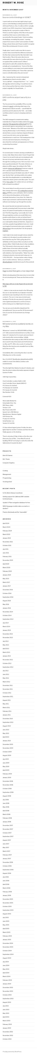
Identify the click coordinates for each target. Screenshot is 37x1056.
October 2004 (7, 950)
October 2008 (7, 788)
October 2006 (7, 866)
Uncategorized (7, 482)
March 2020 (6, 567)
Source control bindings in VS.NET (17, 17)
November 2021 (8, 542)
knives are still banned (15, 168)
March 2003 (6, 1020)
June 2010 (6, 730)
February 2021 (7, 556)
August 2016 (7, 601)
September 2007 (8, 836)
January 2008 (7, 822)
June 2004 (6, 965)
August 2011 (7, 700)
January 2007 (7, 858)
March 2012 (6, 682)
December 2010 (8, 718)
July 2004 (6, 962)
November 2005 (8, 903)
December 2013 (8, 634)
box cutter (10, 182)
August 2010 (7, 726)
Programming (7, 478)
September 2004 (8, 954)
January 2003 (7, 1028)
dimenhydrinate (7, 262)
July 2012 (5, 671)
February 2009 (7, 774)
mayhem (5, 231)
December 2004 (8, 943)
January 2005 (7, 939)
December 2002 (8, 1032)
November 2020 (8, 560)
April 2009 (6, 770)
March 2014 (6, 626)
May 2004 (6, 969)
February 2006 (7, 892)
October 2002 (7, 1039)
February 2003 (7, 1024)
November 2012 (8, 660)
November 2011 (8, 689)
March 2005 (6, 932)
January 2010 (7, 741)
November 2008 (8, 785)
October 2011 (7, 693)
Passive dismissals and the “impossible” (15, 512)
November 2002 (8, 1035)
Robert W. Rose (13, 2)
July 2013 (5, 641)
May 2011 (6, 704)
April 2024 (6, 523)
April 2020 (6, 564)
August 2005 (7, 914)
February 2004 (7, 980)
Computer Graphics (9, 463)
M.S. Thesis (6, 459)
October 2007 (7, 833)
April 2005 (6, 928)
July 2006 (6, 877)
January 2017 (7, 586)
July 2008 (6, 800)
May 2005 (6, 925)
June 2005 (6, 921)
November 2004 (8, 947)
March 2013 (6, 652)
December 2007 (8, 825)
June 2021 (6, 553)
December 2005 (8, 899)
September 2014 (8, 619)
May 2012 (6, 678)
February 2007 (7, 855)
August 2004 (7, 958)
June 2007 (6, 844)
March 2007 (6, 851)
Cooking (5, 471)
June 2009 (6, 763)
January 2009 (7, 777)
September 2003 (8, 998)
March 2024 (6, 527)
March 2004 (6, 976)
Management (7, 474)
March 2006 (6, 888)
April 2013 (6, 648)
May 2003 (6, 1013)
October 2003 (7, 995)
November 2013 (8, 637)
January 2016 (7, 608)
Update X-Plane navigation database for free (16, 502)
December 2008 (8, 781)
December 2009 (8, 744)
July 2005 (6, 917)
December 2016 (8, 590)
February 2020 (7, 571)
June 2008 (6, 803)
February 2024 (7, 531)
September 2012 (8, 667)
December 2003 (8, 987)
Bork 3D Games (7, 455)
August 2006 (7, 873)
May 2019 (6, 578)
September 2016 (8, 597)
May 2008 (6, 807)
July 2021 (5, 549)
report (11, 106)
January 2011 (7, 715)
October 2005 (7, 906)
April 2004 (6, 973)
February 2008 (7, 818)
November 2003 (8, 991)
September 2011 (8, 696)
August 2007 (7, 840)
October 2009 (7, 752)
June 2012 (6, 674)
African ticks (6, 228)
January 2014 (7, 630)
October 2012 (7, 663)
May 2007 (6, 847)
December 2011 (8, 685)
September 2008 (8, 792)
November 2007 (8, 829)
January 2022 (7, 538)
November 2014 (8, 612)
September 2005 (8, 910)
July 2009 (6, 759)
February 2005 (7, 936)
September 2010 (8, 722)
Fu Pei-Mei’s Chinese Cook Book (12, 493)
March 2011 (6, 707)
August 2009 (7, 755)
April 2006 (6, 884)
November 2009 (8, 748)
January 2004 (7, 984)
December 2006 (8, 862)
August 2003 (7, 1002)
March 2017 (6, 582)
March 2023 (6, 534)
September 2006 (8, 870)
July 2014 (6, 623)
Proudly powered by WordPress (12, 1051)
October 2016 (7, 593)
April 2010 (6, 737)
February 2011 (7, 711)
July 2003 (6, 1006)
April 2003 (6, 1017)
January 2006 (7, 895)
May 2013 (6, 645)
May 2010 (6, 733)
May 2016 (6, 604)
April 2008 (6, 811)
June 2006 (6, 881)
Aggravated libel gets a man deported (18, 271)
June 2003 (6, 1009)
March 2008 (6, 814)
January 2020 (7, 575)
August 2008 (7, 796)
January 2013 (7, 656)
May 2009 (6, 766)
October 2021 (7, 545)
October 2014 (7, 615)
